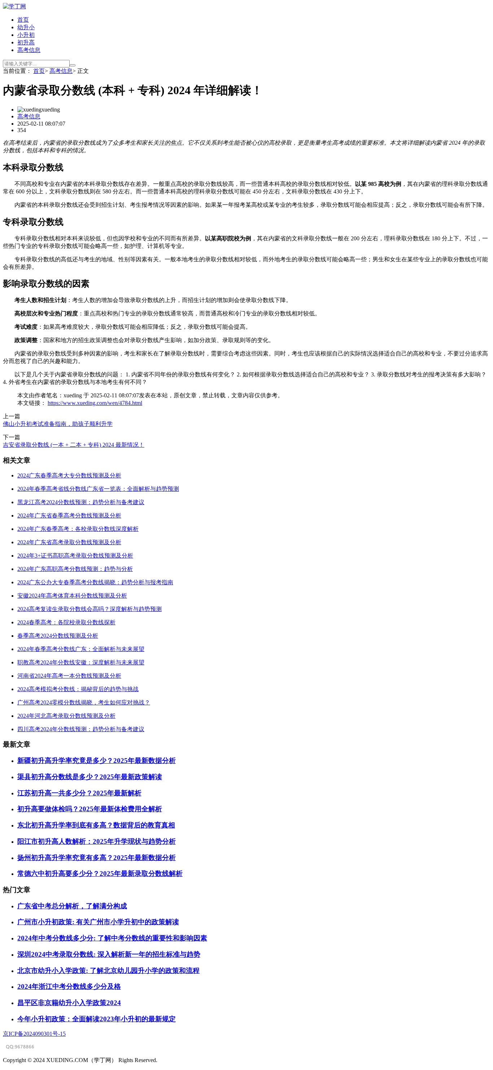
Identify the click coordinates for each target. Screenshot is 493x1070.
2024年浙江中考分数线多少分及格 (69, 986)
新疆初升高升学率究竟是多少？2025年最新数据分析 (96, 760)
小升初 (26, 35)
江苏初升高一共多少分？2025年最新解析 (79, 793)
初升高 (26, 42)
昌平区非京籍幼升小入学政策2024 (69, 1002)
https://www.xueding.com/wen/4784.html (95, 403)
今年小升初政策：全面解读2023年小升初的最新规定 (96, 1019)
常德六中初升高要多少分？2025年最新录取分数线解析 (100, 873)
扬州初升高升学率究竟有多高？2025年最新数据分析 (96, 857)
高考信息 (28, 50)
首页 (23, 20)
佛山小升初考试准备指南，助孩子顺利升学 (58, 424)
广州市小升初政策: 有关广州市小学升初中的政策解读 (98, 922)
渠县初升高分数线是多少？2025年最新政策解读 (89, 777)
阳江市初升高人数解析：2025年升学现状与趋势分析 (96, 841)
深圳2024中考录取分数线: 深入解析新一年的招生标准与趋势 (108, 954)
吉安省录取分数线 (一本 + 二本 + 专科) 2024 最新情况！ (73, 445)
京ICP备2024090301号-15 (34, 1034)
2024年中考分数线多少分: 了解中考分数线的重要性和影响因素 (112, 938)
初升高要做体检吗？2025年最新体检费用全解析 (89, 809)
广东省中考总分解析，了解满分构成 (72, 906)
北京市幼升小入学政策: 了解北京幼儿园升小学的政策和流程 (108, 970)
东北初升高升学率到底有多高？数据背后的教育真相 (96, 825)
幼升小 (26, 27)
